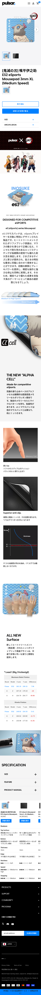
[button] (36, 29)
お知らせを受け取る (20, 111)
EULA (27, 965)
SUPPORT (6, 894)
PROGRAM (6, 906)
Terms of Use (18, 965)
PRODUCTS (6, 887)
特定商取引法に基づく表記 (9, 969)
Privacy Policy (6, 965)
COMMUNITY (7, 900)
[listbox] (9, 944)
